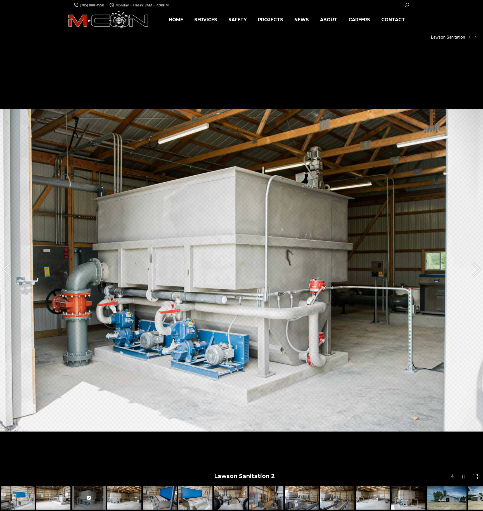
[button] (10, 270)
